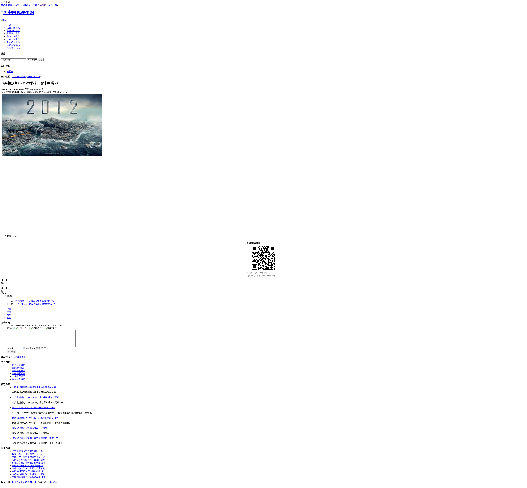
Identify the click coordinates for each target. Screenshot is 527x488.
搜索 (40, 60)
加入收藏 (52, 5)
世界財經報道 (18, 365)
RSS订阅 (32, 5)
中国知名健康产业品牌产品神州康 (28, 477)
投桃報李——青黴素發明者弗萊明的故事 (35, 301)
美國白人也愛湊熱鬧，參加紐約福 (28, 460)
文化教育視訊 (18, 376)
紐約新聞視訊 (18, 368)
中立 (24, 328)
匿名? (46, 348)
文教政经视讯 (19, 76)
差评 (54, 328)
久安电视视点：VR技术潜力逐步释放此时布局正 (35, 397)
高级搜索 (5, 5)
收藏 (9, 309)
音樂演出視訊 (18, 370)
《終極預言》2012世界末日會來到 (28, 468)
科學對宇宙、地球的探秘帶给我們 (28, 462)
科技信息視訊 (33, 76)
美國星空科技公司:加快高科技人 (27, 465)
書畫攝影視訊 (18, 373)
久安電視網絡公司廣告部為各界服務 (29, 428)
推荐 (9, 315)
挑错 (9, 312)
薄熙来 (10, 71)
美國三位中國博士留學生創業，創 (28, 457)
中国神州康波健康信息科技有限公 (28, 471)
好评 (39, 328)
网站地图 (14, 5)
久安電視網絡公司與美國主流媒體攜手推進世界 (35, 438)
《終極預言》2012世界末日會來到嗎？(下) (35, 304)
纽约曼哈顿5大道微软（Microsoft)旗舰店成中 (33, 407)
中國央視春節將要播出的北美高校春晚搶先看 (34, 387)
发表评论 (11, 352)
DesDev (53, 482)
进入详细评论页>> (19, 357)
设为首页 (41, 5)
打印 (9, 317)
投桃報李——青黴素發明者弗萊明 (28, 454)
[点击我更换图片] (31, 348)
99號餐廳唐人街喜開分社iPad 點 (27, 451)
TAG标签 (23, 5)
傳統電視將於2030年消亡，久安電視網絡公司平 (35, 418)
